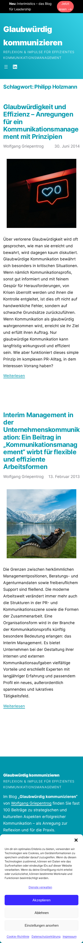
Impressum (70, 936)
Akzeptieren (41, 900)
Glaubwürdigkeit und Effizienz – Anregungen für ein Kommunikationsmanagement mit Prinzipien (40, 121)
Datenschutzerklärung (46, 936)
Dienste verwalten (40, 887)
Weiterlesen (14, 375)
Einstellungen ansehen (42, 925)
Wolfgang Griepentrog (31, 803)
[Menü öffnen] (6, 67)
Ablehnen (42, 913)
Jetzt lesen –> (65, 6)
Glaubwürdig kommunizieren (31, 775)
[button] (76, 840)
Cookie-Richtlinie (18, 936)
